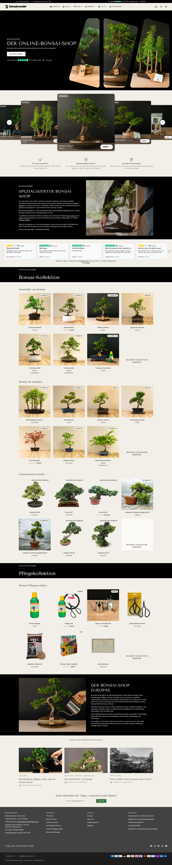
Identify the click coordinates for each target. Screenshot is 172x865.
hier (41, 168)
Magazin (90, 826)
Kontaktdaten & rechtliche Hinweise (141, 816)
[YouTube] (166, 846)
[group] (42, 122)
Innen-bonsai (71, 216)
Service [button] (90, 813)
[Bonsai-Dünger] (35, 605)
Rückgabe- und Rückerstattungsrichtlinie (143, 829)
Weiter (101, 801)
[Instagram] (162, 846)
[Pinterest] (158, 846)
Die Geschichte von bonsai (78, 779)
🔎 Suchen (50, 816)
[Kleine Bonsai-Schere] (137, 605)
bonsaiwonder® (13, 860)
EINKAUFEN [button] (50, 813)
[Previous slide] (9, 122)
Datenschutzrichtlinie (135, 822)
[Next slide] (162, 122)
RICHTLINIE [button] (132, 813)
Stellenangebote (93, 822)
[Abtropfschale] (103, 646)
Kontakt (90, 816)
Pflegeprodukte (24, 220)
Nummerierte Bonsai (53, 826)
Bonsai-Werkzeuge (53, 832)
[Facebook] (151, 846)
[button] (67, 6)
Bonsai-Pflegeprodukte (33, 585)
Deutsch (10, 856)
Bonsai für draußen (30, 381)
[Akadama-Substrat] (35, 646)
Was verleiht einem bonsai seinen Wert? (131, 779)
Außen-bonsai (24, 218)
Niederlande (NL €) (26, 856)
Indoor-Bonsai (51, 819)
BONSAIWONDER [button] (11, 813)
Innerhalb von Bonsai (32, 289)
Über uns (90, 819)
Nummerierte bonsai (31, 474)
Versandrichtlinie (134, 826)
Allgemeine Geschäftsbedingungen (141, 819)
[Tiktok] (155, 846)
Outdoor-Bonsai (52, 822)
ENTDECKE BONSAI (16, 54)
